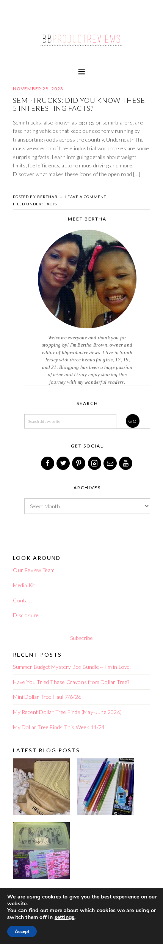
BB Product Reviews (81, 37)
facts (50, 204)
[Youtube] (126, 463)
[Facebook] (48, 463)
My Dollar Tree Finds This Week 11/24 (59, 727)
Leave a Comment (85, 196)
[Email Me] (110, 463)
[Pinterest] (79, 463)
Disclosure (26, 615)
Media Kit (24, 585)
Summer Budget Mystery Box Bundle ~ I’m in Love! (72, 666)
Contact (22, 600)
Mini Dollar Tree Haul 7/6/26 (47, 696)
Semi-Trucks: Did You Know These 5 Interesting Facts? (79, 104)
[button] (81, 71)
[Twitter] (63, 463)
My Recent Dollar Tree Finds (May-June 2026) (67, 712)
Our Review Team (34, 570)
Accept (22, 931)
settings (65, 917)
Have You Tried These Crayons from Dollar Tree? (71, 682)
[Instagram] (95, 463)
